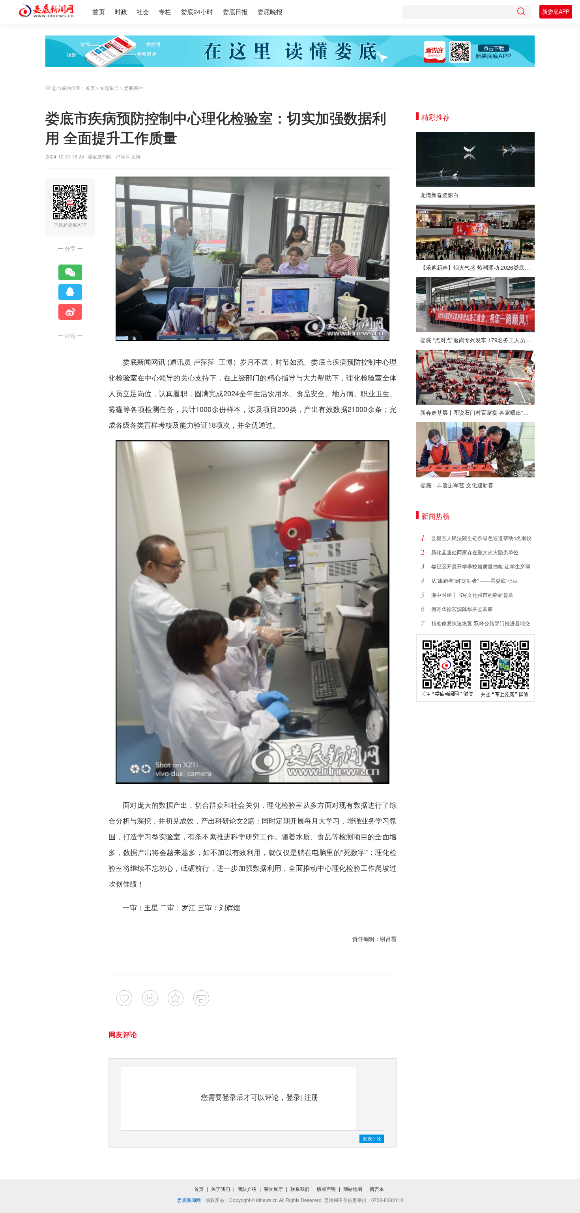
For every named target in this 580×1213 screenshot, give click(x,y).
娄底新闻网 (100, 156)
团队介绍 (247, 1188)
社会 (143, 11)
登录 (293, 1097)
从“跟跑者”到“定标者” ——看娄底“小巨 (474, 580)
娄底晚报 (270, 11)
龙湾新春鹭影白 (439, 195)
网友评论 (123, 1034)
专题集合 (109, 87)
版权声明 (326, 1188)
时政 (120, 11)
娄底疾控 (133, 87)
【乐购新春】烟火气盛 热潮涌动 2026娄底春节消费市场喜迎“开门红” (477, 267)
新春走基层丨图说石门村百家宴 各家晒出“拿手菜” (477, 412)
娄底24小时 (197, 11)
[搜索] (521, 12)
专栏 (165, 11)
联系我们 (299, 1188)
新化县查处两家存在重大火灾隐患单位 (474, 552)
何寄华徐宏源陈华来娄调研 (462, 609)
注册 (311, 1097)
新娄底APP (555, 11)
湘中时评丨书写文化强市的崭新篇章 (472, 594)
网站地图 (352, 1188)
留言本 (377, 1188)
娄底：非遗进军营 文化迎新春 (457, 485)
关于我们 (220, 1188)
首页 (98, 11)
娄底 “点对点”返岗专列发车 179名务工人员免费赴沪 (477, 340)
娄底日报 (235, 11)
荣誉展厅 (273, 1188)
